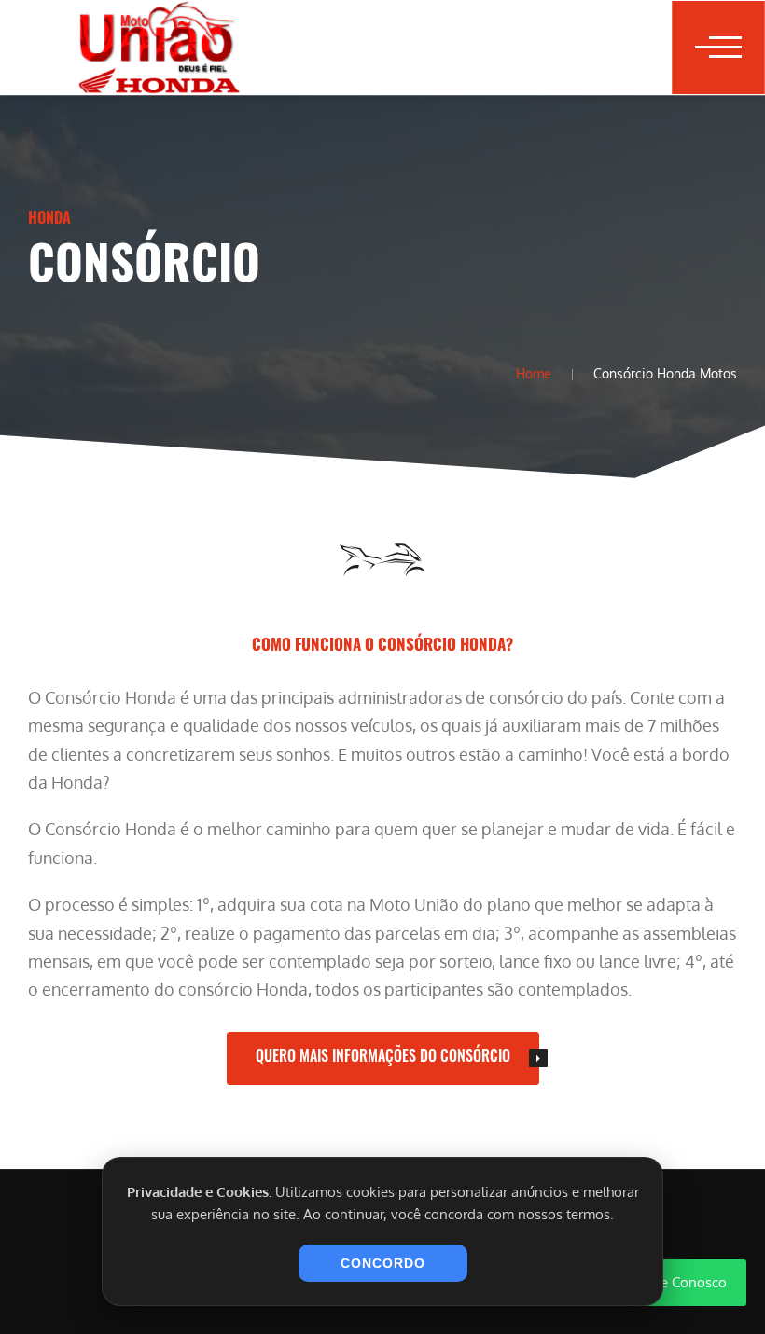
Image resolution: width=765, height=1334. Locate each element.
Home (533, 372)
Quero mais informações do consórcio (383, 1055)
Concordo (383, 1263)
